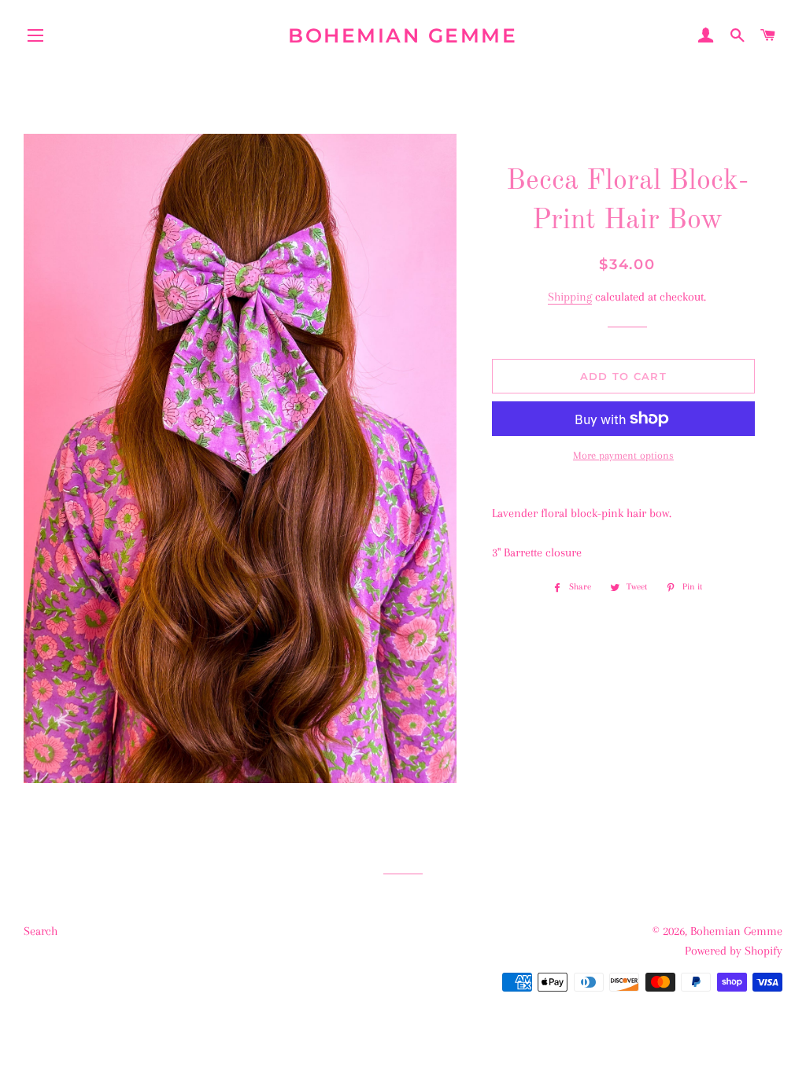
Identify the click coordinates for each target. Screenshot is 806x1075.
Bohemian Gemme (402, 35)
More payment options (623, 455)
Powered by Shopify (733, 951)
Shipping (570, 297)
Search (40, 931)
